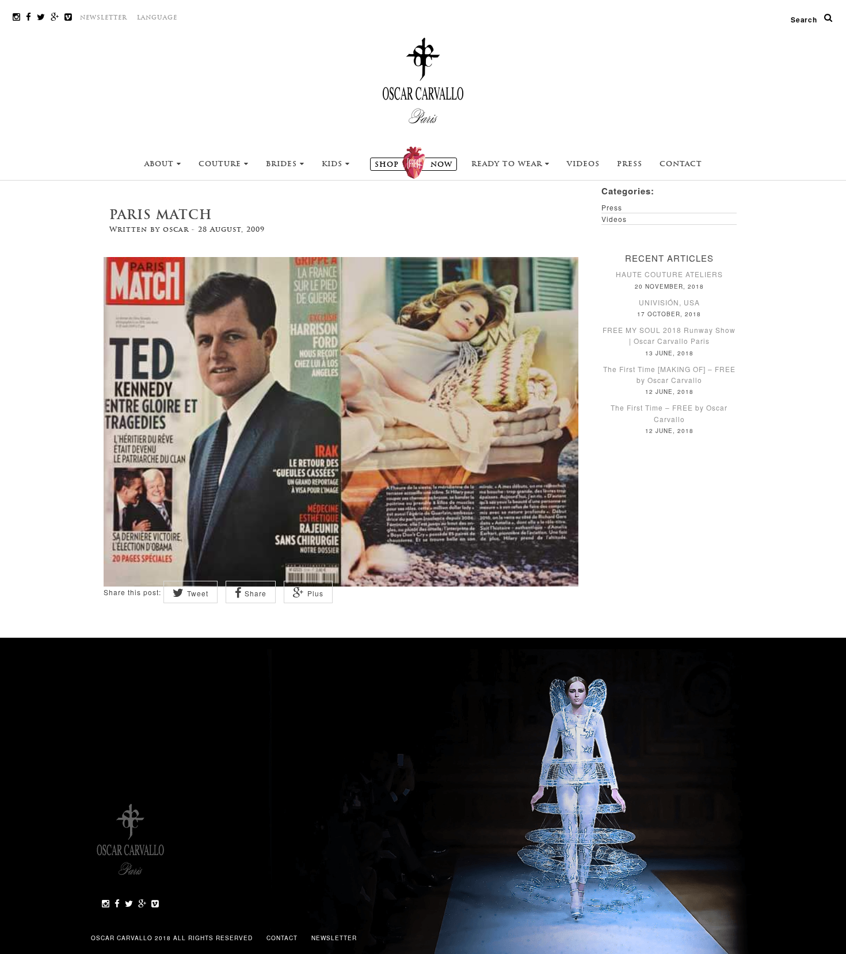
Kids (333, 163)
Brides (283, 163)
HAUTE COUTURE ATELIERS (669, 274)
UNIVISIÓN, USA (669, 302)
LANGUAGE (157, 17)
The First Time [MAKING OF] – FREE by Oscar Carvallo (669, 374)
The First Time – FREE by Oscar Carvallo (669, 413)
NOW (413, 164)
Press (629, 163)
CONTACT (283, 938)
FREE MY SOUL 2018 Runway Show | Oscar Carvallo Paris (669, 335)
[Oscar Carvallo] (423, 80)
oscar (176, 229)
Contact (681, 163)
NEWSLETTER (103, 17)
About (160, 163)
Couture (221, 163)
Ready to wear (508, 163)
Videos (583, 163)
